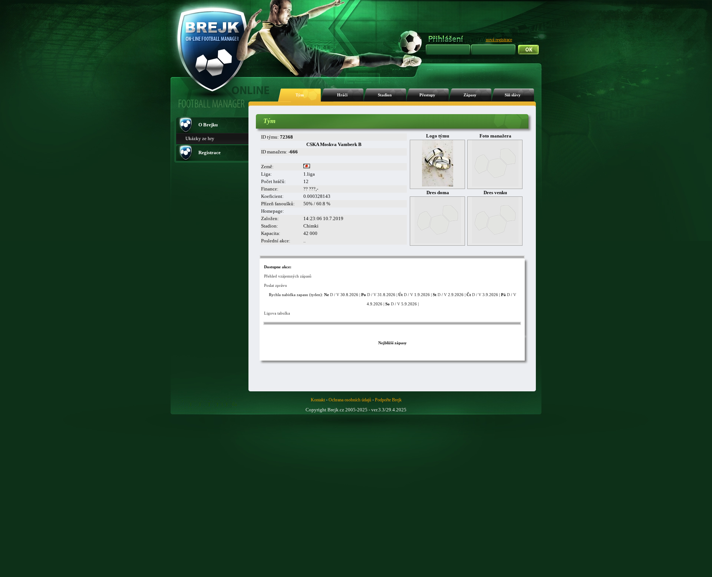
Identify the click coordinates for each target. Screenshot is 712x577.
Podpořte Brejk (388, 399)
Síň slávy (513, 95)
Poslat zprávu (275, 285)
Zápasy (470, 95)
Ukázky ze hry (199, 138)
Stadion (385, 95)
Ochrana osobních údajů (350, 399)
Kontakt (318, 399)
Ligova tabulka (277, 313)
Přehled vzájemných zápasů (288, 276)
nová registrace (499, 39)
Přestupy (427, 95)
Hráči (342, 95)
